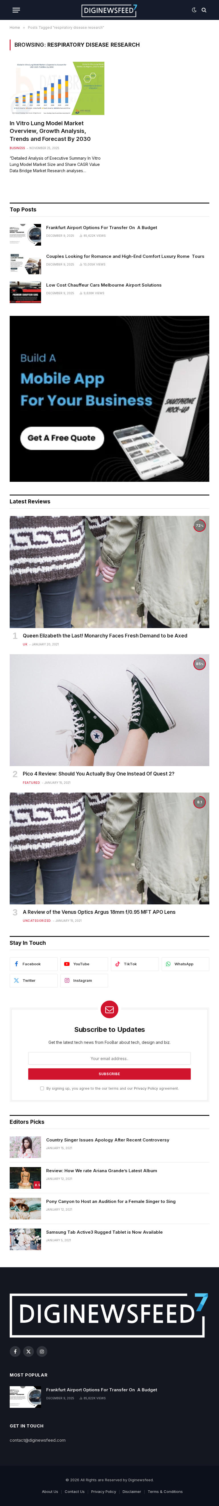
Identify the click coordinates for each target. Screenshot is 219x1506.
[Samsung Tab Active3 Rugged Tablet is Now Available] (25, 1239)
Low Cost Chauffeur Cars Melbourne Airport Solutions (104, 285)
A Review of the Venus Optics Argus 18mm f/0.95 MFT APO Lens (99, 912)
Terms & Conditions (165, 1491)
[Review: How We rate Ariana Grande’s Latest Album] (25, 1178)
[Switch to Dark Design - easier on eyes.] (194, 10)
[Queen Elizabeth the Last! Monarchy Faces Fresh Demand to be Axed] (109, 572)
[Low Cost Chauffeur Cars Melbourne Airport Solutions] (25, 292)
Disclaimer (132, 1491)
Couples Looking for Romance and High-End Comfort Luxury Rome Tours (125, 256)
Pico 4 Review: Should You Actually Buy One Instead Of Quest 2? (99, 774)
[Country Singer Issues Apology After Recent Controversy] (25, 1147)
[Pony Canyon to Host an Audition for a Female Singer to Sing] (25, 1208)
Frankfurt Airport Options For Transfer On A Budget (101, 227)
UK (25, 644)
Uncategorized (37, 920)
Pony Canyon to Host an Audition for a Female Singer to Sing (111, 1201)
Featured (31, 782)
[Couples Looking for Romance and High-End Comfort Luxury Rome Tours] (25, 263)
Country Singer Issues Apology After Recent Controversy (107, 1140)
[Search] (203, 10)
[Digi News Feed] (110, 10)
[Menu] (16, 10)
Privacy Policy (146, 1088)
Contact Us (75, 1491)
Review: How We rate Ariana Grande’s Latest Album (101, 1170)
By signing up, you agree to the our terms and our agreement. (112, 1088)
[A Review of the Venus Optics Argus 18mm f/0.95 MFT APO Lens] (109, 849)
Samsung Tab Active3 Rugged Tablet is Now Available (104, 1232)
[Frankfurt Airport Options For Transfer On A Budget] (25, 235)
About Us (50, 1491)
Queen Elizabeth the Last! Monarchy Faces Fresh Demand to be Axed (105, 636)
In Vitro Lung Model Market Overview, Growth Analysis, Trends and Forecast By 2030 (50, 131)
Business (17, 148)
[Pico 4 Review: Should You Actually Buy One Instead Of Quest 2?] (109, 710)
